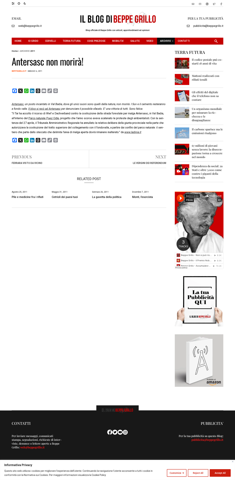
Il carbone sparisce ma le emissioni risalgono (207, 131)
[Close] (232, 461)
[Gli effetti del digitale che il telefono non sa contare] (182, 95)
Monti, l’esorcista (142, 197)
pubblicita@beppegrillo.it (208, 26)
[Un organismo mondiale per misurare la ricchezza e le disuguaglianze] (182, 112)
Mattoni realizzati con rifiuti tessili (205, 77)
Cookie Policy (99, 475)
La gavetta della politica (106, 197)
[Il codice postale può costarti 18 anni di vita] (182, 63)
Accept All (220, 473)
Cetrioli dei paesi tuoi (65, 197)
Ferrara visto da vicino (27, 163)
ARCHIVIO (25, 51)
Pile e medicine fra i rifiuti (27, 197)
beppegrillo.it (19, 71)
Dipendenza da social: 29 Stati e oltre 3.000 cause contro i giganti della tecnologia (207, 171)
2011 (32, 51)
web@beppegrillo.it (30, 26)
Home (15, 51)
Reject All (198, 473)
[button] (15, 3)
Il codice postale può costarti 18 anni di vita (207, 61)
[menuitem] (18, 41)
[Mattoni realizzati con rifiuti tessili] (182, 79)
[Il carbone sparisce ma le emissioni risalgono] (182, 132)
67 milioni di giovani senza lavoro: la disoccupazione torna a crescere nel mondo (207, 151)
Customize (175, 473)
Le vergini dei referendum (149, 163)
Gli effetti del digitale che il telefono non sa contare (205, 95)
